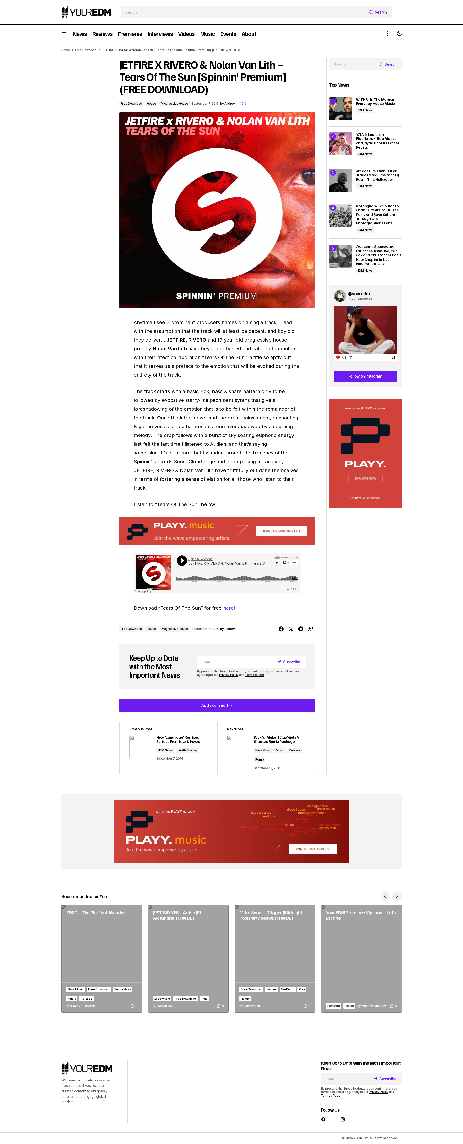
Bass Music (263, 750)
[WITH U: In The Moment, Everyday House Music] (340, 108)
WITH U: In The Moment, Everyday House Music (376, 101)
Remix (259, 759)
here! (229, 608)
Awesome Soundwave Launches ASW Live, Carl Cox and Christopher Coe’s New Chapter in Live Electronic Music (379, 255)
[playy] (217, 531)
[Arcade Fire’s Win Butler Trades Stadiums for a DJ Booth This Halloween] (340, 180)
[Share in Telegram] (301, 629)
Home (65, 50)
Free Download (85, 50)
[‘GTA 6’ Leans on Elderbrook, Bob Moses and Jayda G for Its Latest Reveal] (340, 143)
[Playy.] (231, 831)
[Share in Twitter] (291, 629)
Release (294, 750)
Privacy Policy (229, 675)
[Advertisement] (365, 453)
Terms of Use (254, 675)
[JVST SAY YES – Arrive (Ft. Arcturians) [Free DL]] (188, 959)
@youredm (359, 293)
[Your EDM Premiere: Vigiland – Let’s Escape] (361, 959)
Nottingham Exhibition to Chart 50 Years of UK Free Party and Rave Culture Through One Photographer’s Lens (377, 214)
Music (280, 750)
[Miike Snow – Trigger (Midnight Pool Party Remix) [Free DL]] (275, 959)
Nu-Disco (287, 989)
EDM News (165, 750)
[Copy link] (310, 629)
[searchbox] (243, 12)
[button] (64, 33)
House (151, 103)
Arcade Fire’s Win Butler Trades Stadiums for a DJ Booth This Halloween (377, 175)
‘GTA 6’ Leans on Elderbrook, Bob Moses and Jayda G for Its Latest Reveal (377, 140)
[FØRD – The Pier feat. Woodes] (101, 959)
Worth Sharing (187, 750)
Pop (302, 989)
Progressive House (174, 103)
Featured (333, 1006)
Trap (204, 998)
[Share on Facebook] (281, 629)
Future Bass (122, 989)
